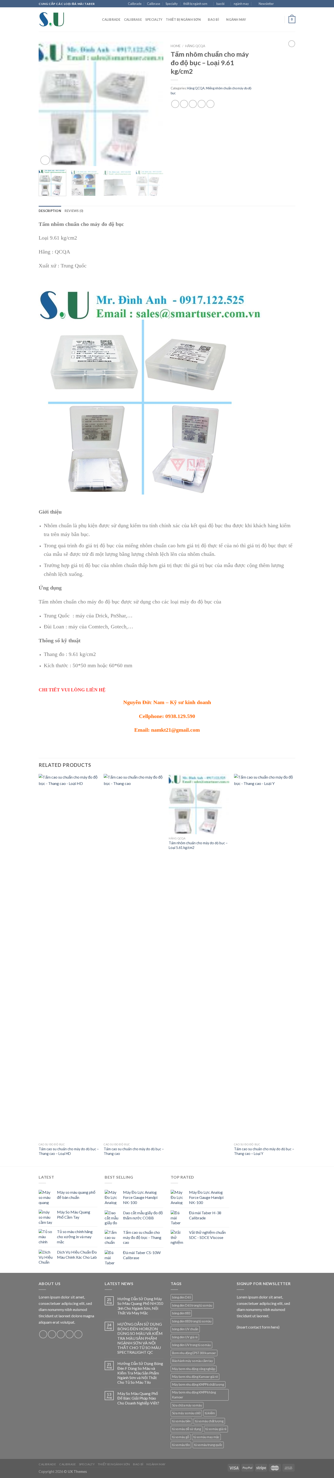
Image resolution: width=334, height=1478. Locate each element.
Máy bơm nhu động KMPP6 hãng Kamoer (194, 1394)
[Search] (97, 19)
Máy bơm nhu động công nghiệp (193, 1369)
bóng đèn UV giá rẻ (185, 1337)
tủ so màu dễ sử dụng (186, 1429)
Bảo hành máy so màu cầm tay (192, 1361)
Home (175, 46)
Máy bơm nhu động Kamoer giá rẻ (195, 1377)
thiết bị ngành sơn (195, 4)
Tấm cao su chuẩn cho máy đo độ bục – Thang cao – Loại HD (69, 1151)
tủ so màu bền (181, 1421)
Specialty (172, 4)
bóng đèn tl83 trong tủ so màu (192, 1321)
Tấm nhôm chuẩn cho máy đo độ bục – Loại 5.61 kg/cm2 (198, 845)
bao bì (220, 4)
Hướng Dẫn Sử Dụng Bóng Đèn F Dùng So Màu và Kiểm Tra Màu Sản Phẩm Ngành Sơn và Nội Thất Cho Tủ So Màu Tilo (140, 1372)
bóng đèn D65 (181, 1297)
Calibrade (135, 4)
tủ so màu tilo (181, 1445)
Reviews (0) (74, 211)
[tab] (50, 211)
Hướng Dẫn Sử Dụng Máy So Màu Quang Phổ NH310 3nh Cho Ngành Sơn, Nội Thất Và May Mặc (140, 1305)
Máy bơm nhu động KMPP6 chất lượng (198, 1384)
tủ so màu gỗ (180, 1437)
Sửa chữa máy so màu (187, 1405)
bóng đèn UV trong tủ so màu (191, 1345)
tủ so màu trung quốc (208, 1445)
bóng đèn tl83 (181, 1313)
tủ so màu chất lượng (209, 1421)
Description (50, 211)
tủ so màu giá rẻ (215, 1429)
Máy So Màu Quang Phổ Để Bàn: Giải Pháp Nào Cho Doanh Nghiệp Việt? (138, 1398)
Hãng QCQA (195, 46)
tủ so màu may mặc (206, 1437)
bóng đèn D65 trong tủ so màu (192, 1305)
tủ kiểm (210, 1413)
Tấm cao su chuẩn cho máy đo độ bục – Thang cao (134, 1151)
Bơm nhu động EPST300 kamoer (194, 1353)
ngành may (241, 4)
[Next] (154, 103)
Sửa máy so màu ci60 (186, 1413)
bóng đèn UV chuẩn (185, 1329)
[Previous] (47, 103)
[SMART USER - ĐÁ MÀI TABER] (63, 19)
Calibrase (153, 4)
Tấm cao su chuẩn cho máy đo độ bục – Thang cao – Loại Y (264, 1151)
